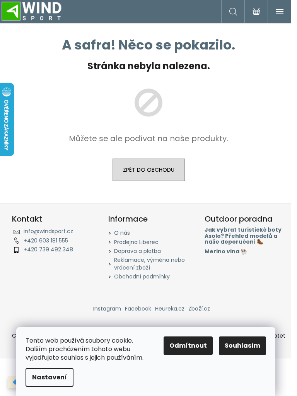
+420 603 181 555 (46, 240)
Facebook (138, 308)
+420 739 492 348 (48, 249)
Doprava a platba (137, 251)
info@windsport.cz (48, 231)
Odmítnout (188, 345)
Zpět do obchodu (148, 170)
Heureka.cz (169, 308)
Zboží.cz (199, 308)
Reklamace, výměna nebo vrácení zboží (149, 263)
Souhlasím (242, 345)
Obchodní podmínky (142, 276)
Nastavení (49, 377)
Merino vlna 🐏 (226, 251)
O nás (122, 233)
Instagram (107, 308)
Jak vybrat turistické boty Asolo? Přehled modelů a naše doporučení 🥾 (243, 236)
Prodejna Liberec (136, 242)
